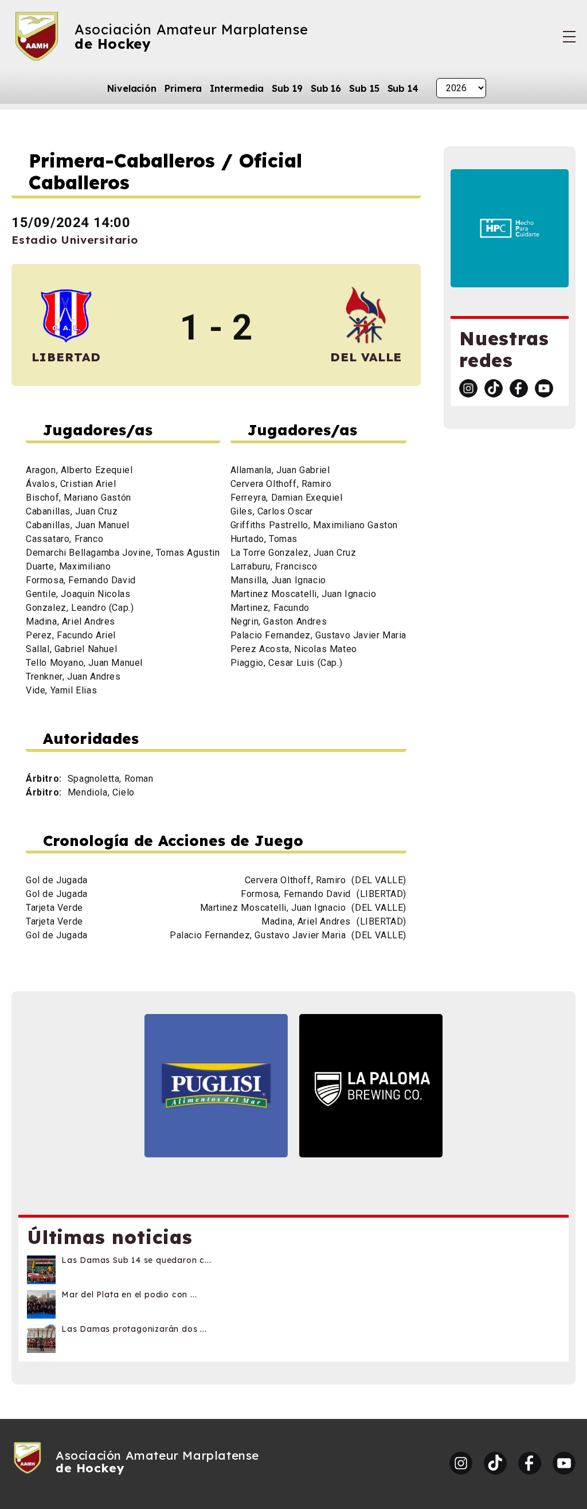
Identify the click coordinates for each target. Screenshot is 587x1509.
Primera (183, 88)
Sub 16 (326, 88)
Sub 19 (287, 88)
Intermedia (237, 88)
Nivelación (131, 88)
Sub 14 (403, 88)
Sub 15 (364, 88)
